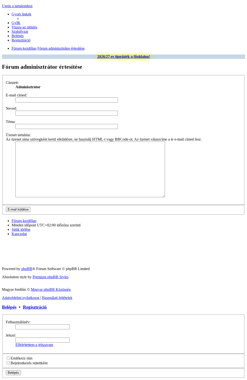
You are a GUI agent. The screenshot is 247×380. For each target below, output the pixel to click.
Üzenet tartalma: (18, 135)
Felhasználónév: (18, 322)
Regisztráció (35, 307)
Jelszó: (11, 335)
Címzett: (12, 83)
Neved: (11, 108)
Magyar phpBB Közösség (51, 289)
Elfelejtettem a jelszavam (34, 345)
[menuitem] (16, 23)
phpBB (26, 269)
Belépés (9, 307)
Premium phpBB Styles (51, 277)
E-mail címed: (16, 95)
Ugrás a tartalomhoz (17, 6)
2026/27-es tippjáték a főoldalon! (123, 56)
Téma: (10, 122)
